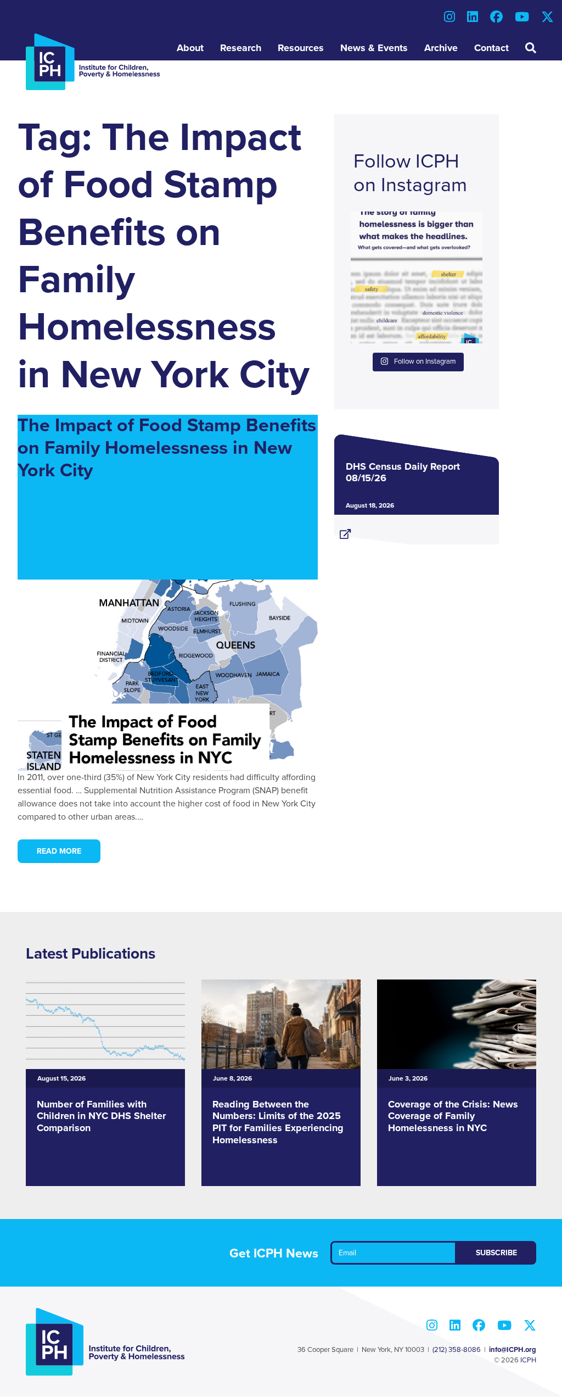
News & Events (374, 48)
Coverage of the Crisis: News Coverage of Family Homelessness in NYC (453, 1116)
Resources (301, 48)
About (190, 48)
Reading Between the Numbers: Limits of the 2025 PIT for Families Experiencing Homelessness (278, 1122)
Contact (491, 48)
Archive (441, 48)
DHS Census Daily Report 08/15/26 (403, 472)
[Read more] (416, 529)
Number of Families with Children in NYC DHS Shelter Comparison (101, 1116)
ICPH (528, 1360)
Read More (59, 851)
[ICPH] (93, 61)
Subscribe (496, 1252)
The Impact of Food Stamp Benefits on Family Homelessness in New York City (167, 448)
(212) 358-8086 (456, 1349)
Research (240, 48)
